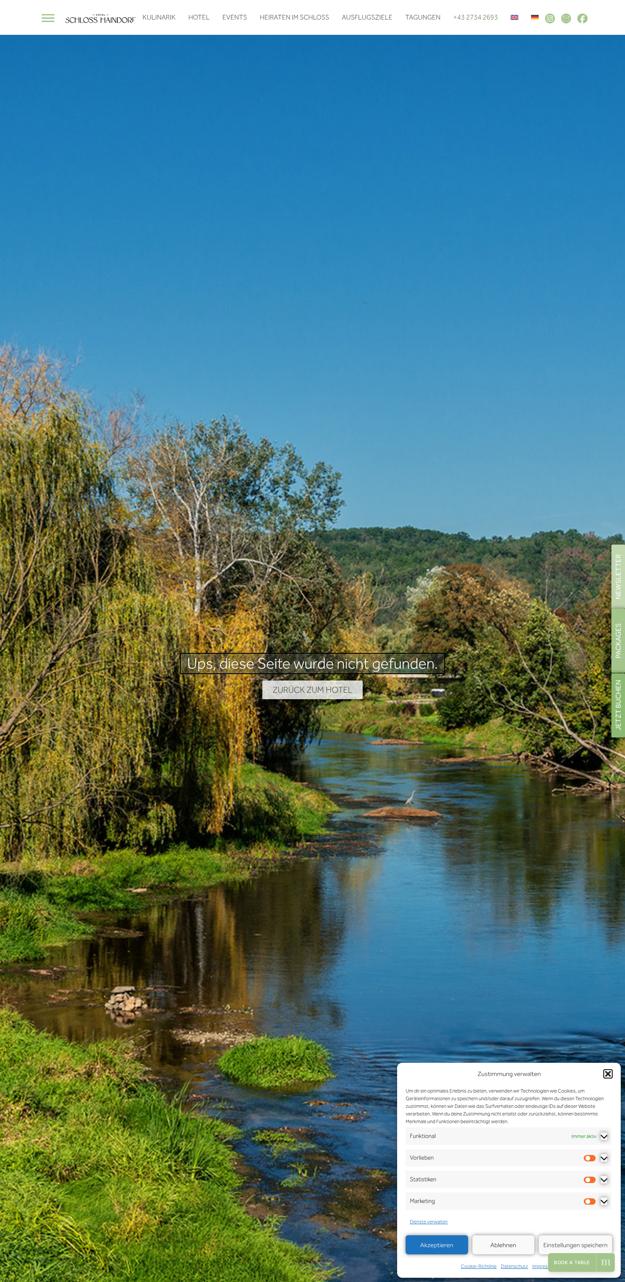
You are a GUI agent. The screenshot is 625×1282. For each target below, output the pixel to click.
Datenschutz (514, 1266)
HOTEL (199, 17)
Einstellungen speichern (575, 1245)
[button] (608, 1074)
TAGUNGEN (422, 17)
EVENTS (234, 17)
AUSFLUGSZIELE (367, 17)
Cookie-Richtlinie (479, 1266)
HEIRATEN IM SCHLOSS (294, 17)
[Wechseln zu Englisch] (514, 17)
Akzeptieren (436, 1245)
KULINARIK (159, 17)
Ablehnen (503, 1245)
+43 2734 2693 (475, 17)
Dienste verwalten (429, 1222)
